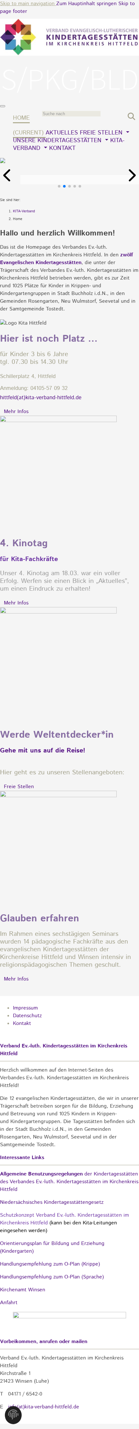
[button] (7, 175)
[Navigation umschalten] (2, 106)
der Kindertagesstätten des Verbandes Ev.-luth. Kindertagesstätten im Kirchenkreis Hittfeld (69, 1181)
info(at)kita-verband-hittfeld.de (43, 1407)
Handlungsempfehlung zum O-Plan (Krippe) (50, 1264)
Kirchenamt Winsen (22, 1290)
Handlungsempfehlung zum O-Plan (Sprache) (52, 1277)
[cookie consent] (13, 1417)
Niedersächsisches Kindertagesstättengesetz (51, 1202)
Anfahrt (8, 1302)
